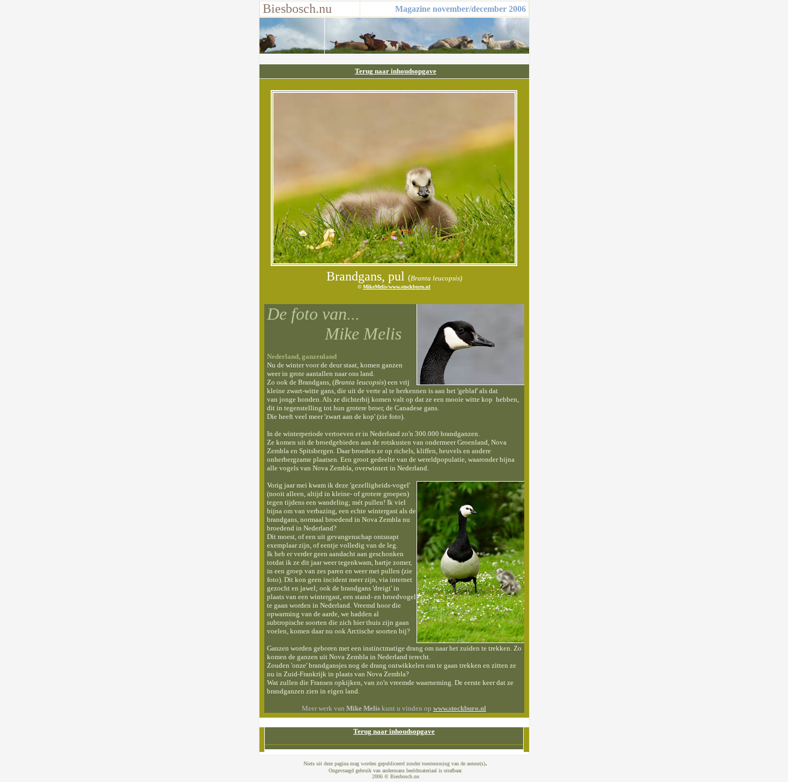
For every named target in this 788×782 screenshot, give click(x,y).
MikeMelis (375, 287)
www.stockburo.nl (409, 287)
